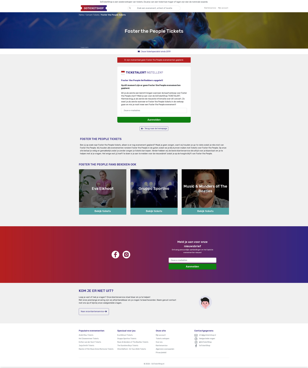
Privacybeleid (161, 353)
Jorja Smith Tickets (86, 346)
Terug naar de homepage (155, 128)
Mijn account (161, 335)
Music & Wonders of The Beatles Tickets (132, 342)
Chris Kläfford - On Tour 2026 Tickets (131, 349)
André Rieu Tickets (86, 335)
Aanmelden (154, 119)
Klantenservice (161, 346)
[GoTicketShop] (103, 8)
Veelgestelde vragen (207, 339)
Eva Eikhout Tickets (125, 335)
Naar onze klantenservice (92, 311)
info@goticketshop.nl (207, 335)
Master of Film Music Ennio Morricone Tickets (96, 349)
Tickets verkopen (162, 339)
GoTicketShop (204, 346)
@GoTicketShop (205, 342)
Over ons (159, 342)
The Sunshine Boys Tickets (127, 346)
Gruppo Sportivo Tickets (126, 339)
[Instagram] (126, 254)
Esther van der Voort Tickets (90, 342)
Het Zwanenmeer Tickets (89, 339)
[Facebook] (115, 254)
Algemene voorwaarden (165, 349)
